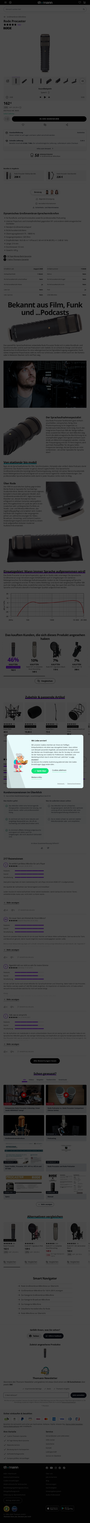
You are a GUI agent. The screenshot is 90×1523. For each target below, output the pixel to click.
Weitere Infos (36, 777)
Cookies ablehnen (59, 770)
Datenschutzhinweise (74, 783)
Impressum (61, 783)
